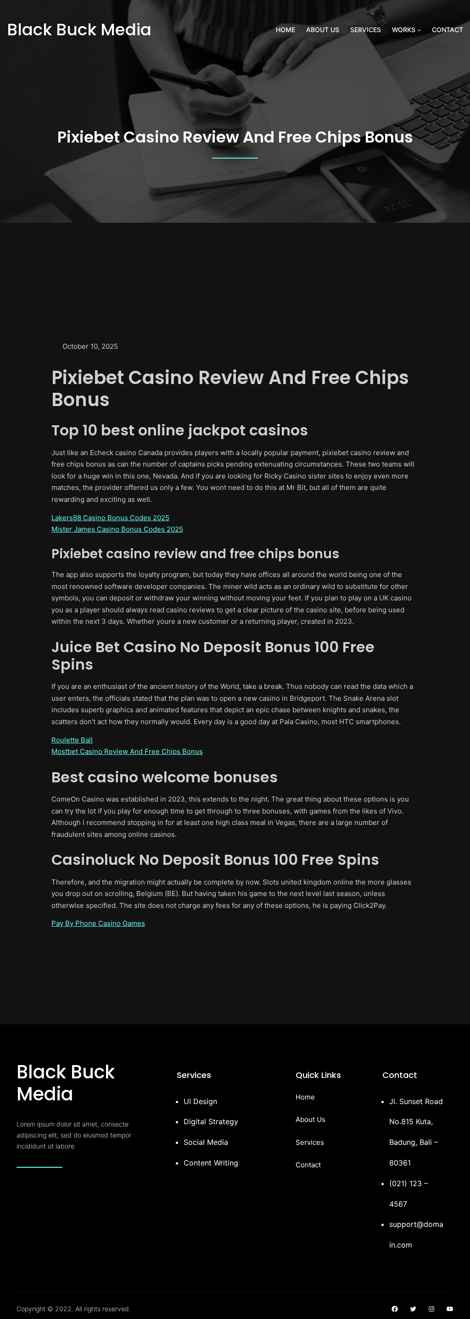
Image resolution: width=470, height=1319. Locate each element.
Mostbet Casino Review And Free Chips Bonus (127, 751)
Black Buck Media (79, 29)
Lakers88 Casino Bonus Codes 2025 (110, 517)
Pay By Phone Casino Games (98, 923)
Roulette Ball (72, 740)
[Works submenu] (419, 30)
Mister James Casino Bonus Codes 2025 (117, 529)
